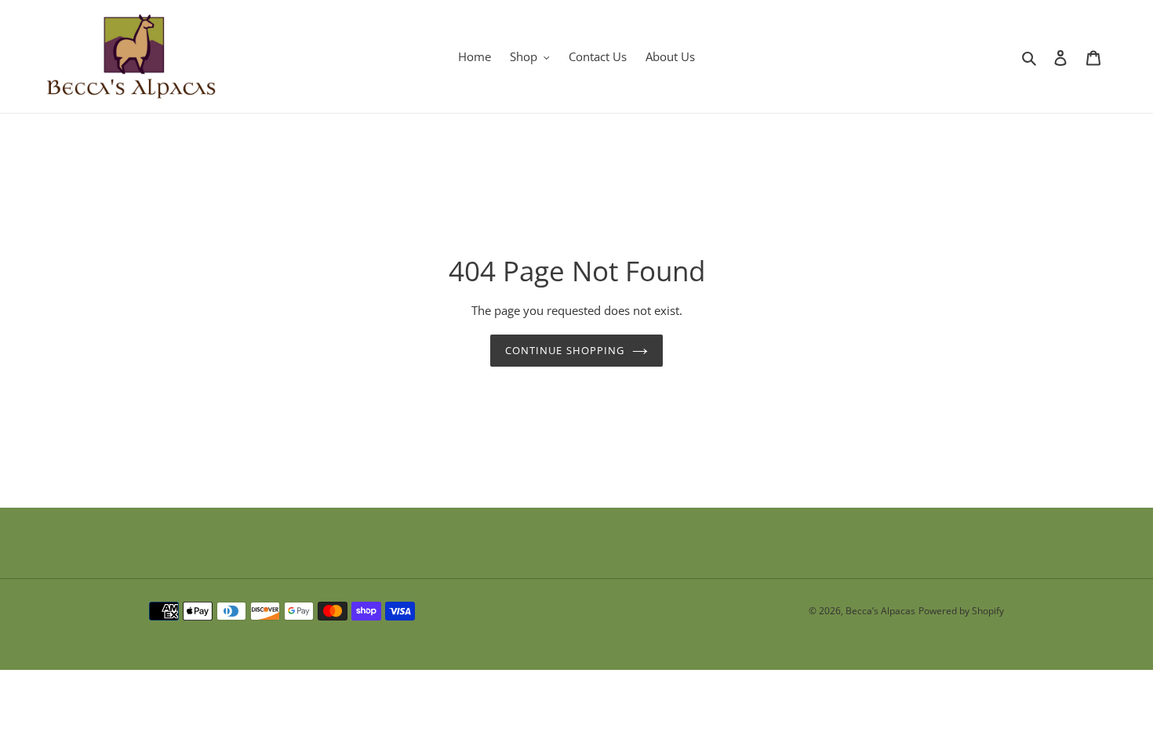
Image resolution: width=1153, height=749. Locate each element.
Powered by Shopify (961, 610)
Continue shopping (564, 350)
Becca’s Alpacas (880, 610)
